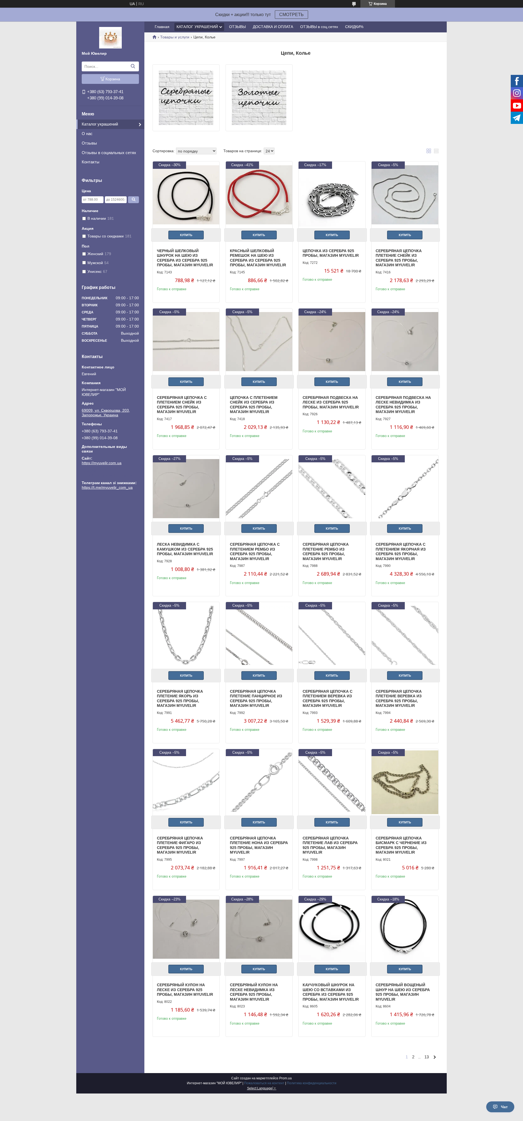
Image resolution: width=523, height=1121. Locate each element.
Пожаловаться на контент (264, 1083)
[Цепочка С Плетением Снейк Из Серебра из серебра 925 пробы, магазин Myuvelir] (259, 341)
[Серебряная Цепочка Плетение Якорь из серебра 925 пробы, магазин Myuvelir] (186, 635)
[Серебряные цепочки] (186, 98)
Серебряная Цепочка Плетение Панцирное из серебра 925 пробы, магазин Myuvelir (256, 698)
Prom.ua (285, 1078)
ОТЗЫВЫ (237, 27)
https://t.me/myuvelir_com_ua (107, 475)
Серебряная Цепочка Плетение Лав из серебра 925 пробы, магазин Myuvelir (330, 845)
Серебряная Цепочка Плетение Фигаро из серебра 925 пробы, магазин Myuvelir (180, 845)
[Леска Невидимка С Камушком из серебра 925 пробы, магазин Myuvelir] (186, 488)
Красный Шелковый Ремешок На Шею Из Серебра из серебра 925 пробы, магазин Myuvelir (258, 258)
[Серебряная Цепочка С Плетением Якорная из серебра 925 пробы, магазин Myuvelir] (405, 488)
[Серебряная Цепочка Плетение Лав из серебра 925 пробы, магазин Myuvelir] (332, 782)
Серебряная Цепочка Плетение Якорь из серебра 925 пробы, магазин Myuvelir (180, 698)
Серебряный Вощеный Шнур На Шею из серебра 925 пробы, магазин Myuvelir (403, 992)
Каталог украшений (100, 124)
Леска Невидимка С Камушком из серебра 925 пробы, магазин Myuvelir (185, 549)
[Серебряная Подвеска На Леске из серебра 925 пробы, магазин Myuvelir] (332, 341)
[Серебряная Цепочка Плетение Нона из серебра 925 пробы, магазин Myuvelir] (259, 782)
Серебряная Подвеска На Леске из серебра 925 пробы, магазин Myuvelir (331, 402)
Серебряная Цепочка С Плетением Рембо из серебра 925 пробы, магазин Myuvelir (255, 551)
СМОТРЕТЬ (291, 14)
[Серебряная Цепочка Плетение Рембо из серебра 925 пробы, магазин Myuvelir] (332, 488)
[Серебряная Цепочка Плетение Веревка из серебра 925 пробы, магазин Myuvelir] (405, 635)
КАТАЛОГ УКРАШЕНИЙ (197, 27)
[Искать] (133, 66)
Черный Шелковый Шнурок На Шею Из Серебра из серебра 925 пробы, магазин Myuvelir (185, 258)
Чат (504, 1107)
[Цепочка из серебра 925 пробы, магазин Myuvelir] (332, 194)
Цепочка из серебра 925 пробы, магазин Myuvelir (331, 253)
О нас (87, 133)
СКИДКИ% (354, 27)
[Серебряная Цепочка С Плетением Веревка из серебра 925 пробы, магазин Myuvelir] (332, 635)
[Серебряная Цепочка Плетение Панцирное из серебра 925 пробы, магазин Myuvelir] (259, 635)
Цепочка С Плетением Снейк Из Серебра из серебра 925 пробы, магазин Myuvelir (254, 404)
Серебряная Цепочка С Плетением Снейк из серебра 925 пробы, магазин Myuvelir (182, 404)
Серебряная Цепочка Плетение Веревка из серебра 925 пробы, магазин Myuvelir (399, 698)
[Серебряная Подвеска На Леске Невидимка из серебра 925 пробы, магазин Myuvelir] (405, 341)
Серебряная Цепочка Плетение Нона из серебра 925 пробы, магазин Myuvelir (259, 845)
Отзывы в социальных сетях (109, 152)
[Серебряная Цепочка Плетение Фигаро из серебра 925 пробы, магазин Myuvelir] (186, 782)
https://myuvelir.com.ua (101, 463)
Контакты (90, 162)
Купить (186, 235)
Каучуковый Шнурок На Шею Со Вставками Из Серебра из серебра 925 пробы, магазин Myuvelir (331, 992)
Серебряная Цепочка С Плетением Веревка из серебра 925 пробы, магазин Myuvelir (327, 698)
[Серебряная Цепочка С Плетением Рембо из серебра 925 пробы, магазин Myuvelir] (259, 488)
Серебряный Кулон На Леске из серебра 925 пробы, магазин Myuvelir (185, 990)
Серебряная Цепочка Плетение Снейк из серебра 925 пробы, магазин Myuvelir (399, 258)
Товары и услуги (174, 37)
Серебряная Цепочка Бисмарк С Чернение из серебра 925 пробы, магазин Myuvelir (401, 845)
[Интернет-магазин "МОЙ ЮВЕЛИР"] (110, 37)
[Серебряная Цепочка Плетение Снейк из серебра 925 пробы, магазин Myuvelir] (405, 194)
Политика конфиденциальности (311, 1083)
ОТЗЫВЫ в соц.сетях (319, 27)
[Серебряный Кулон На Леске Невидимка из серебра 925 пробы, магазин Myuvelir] (259, 929)
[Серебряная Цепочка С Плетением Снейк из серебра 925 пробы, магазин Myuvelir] (186, 341)
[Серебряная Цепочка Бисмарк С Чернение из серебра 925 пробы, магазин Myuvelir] (405, 782)
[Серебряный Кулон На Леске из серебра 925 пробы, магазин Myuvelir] (186, 929)
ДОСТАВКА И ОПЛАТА (273, 27)
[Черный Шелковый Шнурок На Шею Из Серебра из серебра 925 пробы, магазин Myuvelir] (186, 194)
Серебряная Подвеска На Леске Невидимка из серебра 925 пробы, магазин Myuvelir (403, 404)
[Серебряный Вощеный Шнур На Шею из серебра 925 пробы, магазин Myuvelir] (405, 929)
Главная (162, 27)
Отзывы (89, 143)
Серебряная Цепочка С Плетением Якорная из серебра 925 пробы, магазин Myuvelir (401, 551)
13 (426, 1057)
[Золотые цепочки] (259, 98)
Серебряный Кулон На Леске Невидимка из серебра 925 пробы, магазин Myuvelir (254, 992)
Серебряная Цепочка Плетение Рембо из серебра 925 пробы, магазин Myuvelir (326, 551)
